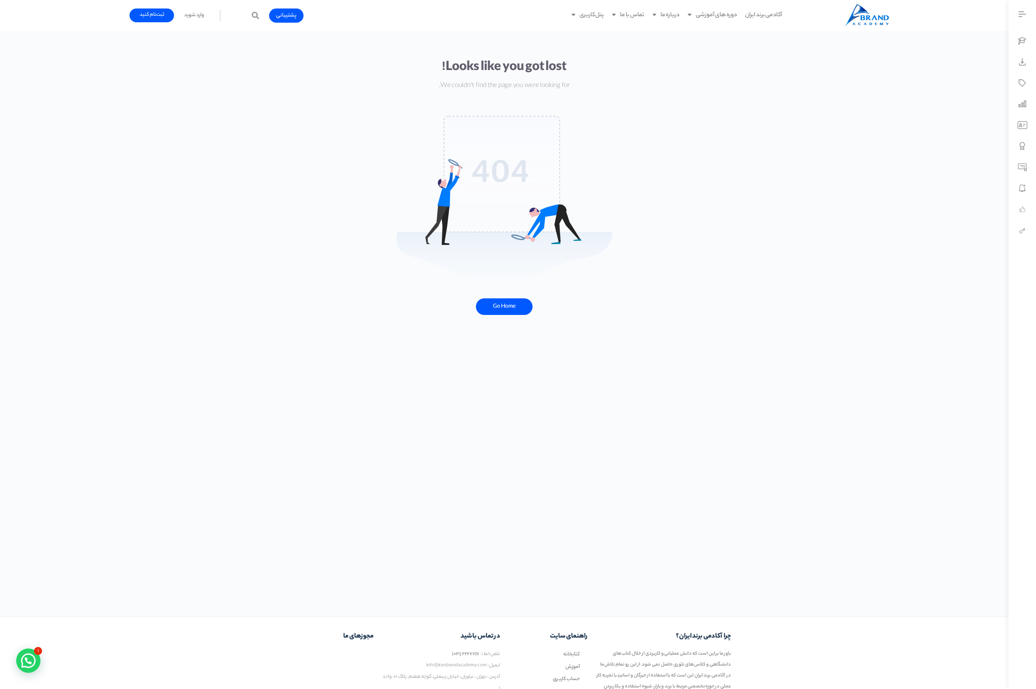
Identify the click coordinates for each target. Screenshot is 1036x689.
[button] (286, 16)
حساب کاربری (566, 679)
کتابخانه (571, 654)
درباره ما (670, 15)
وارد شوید (194, 15)
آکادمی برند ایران (764, 15)
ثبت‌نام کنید (152, 15)
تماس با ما (632, 15)
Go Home (504, 306)
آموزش (572, 667)
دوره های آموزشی (716, 15)
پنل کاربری (592, 15)
